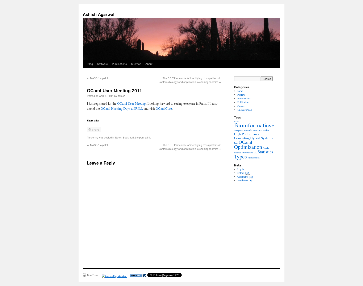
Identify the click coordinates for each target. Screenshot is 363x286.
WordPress (92, 275)
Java (236, 142)
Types (240, 156)
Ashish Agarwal (98, 14)
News (118, 137)
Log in (240, 169)
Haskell (266, 130)
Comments (245, 176)
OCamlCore (164, 108)
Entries (243, 172)
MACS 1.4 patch (98, 78)
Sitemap (136, 64)
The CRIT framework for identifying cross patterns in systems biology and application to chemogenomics (190, 80)
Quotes (241, 106)
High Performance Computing (247, 136)
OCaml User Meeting (131, 103)
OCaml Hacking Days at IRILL (122, 108)
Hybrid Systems (261, 138)
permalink (145, 137)
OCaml (245, 142)
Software (102, 64)
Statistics (265, 152)
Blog (90, 64)
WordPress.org (244, 180)
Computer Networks (243, 130)
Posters (241, 94)
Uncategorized (244, 109)
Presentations (244, 98)
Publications (119, 64)
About (149, 64)
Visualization (253, 157)
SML (254, 152)
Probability (247, 152)
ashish (121, 96)
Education (257, 130)
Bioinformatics (252, 125)
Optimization (248, 146)
